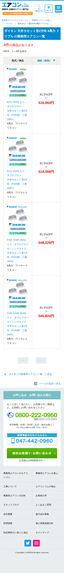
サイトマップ (42, 532)
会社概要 (7, 514)
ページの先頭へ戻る (50, 383)
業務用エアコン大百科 (14, 495)
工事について (10, 486)
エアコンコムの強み (46, 486)
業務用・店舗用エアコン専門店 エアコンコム (15, 6)
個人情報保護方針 (44, 523)
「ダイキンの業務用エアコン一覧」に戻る (29, 374)
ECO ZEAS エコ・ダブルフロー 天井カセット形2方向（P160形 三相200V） (17, 111)
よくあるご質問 (43, 504)
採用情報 (7, 523)
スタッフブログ (11, 504)
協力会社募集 (42, 514)
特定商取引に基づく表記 (15, 532)
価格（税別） (44, 60)
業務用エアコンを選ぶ (47, 473)
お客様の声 (41, 495)
